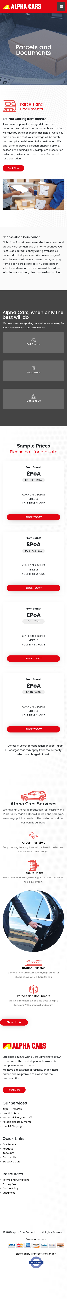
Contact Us (9, 1157)
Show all (12, 1022)
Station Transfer (33, 968)
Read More (14, 1089)
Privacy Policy (11, 1184)
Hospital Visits (33, 873)
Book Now (13, 168)
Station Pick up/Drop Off (17, 1117)
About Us (8, 1148)
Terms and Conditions (16, 1180)
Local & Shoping (12, 1126)
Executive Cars (11, 1161)
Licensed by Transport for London (36, 1253)
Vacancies (9, 1192)
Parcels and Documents (33, 996)
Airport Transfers (33, 843)
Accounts (8, 1153)
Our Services (10, 1144)
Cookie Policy (10, 1188)
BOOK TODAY (33, 517)
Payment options (36, 1239)
